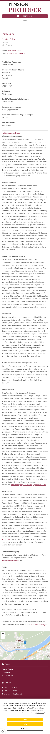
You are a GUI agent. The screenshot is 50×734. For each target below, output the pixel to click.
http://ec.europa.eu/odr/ (10, 560)
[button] (25, 16)
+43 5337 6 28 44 (14, 50)
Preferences (25, 729)
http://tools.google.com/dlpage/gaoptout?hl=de (28, 485)
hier (3, 539)
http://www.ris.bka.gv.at (38, 624)
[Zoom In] (3, 633)
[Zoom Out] (3, 637)
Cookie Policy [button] (33, 710)
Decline (25, 724)
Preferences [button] (40, 713)
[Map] (25, 645)
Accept (25, 719)
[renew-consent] (2, 731)
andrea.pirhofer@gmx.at (16, 53)
